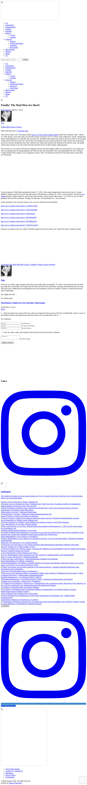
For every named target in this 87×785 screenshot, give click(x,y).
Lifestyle (8, 39)
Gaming (13, 37)
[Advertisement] (43, 173)
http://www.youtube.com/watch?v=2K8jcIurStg (18, 214)
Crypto (12, 35)
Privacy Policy (10, 775)
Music (7, 54)
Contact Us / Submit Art (14, 771)
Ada (2, 123)
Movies (8, 51)
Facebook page (22, 131)
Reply (3, 309)
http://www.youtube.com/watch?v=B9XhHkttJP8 (18, 217)
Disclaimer (9, 773)
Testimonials (9, 777)
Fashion (8, 29)
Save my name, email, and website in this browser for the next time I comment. (32, 332)
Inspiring (8, 31)
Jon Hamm (5, 265)
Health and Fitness (16, 43)
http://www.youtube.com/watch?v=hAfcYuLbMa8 (19, 210)
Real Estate (14, 47)
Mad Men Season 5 (24, 265)
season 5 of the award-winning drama (44, 135)
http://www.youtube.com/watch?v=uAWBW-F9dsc (19, 206)
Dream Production (15, 783)
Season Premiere (49, 265)
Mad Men (12, 265)
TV (6, 56)
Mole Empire (10, 49)
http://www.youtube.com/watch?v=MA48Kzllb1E (19, 221)
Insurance (13, 45)
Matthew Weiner (37, 265)
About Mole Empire (12, 769)
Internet (8, 33)
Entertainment (10, 27)
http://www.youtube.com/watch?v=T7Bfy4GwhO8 (19, 225)
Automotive (9, 25)
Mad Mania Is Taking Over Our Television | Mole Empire (23, 303)
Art (6, 23)
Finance (13, 41)
